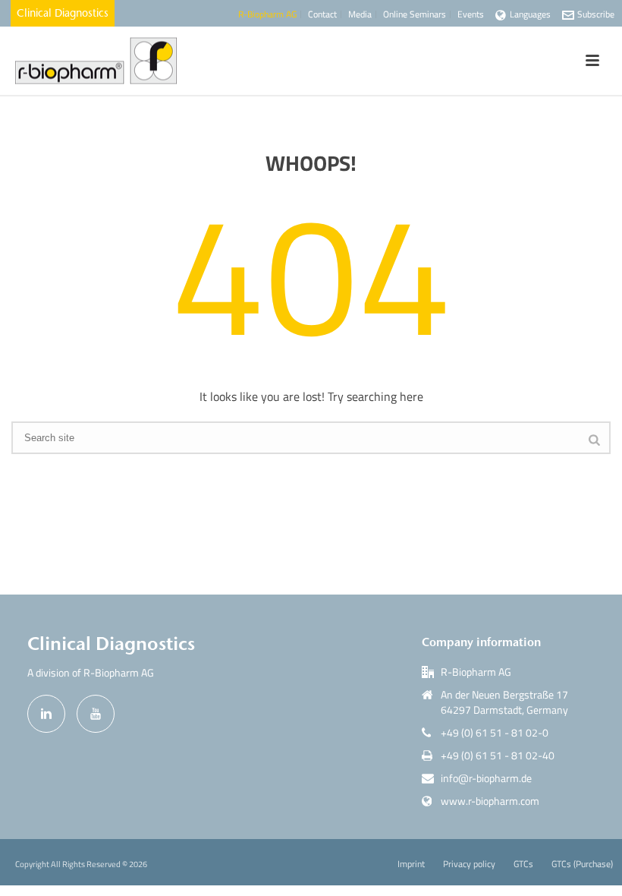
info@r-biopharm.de (486, 778)
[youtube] (96, 714)
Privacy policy (469, 864)
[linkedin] (46, 714)
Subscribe (595, 14)
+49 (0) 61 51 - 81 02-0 (494, 733)
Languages (530, 14)
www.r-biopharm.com (490, 801)
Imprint (411, 864)
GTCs (523, 864)
